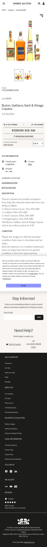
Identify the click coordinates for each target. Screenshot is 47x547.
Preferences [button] (7, 279)
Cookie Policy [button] (33, 273)
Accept (23, 285)
